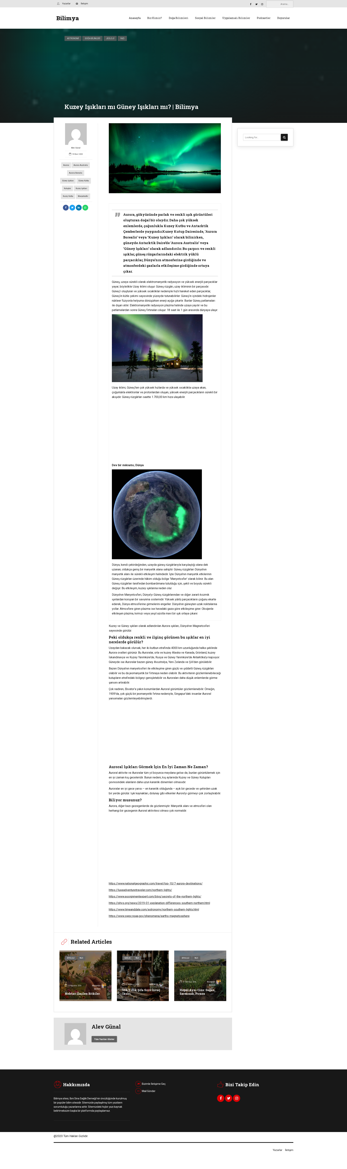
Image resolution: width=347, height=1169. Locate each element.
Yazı (122, 38)
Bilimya (67, 18)
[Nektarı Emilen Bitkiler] (85, 975)
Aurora (66, 165)
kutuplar (67, 188)
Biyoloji (70, 958)
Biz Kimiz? (154, 18)
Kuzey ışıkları (81, 188)
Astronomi (73, 38)
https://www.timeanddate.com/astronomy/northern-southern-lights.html (154, 909)
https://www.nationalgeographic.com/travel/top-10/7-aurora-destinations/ (156, 883)
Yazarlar (277, 1150)
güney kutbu (83, 180)
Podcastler (264, 18)
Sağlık (127, 958)
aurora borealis (75, 173)
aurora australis (81, 165)
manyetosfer (83, 196)
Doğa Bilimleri (178, 18)
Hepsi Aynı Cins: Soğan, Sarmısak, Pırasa (197, 992)
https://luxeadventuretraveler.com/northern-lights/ (140, 890)
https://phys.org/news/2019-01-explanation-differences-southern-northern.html (159, 903)
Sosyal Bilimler (205, 18)
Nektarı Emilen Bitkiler (82, 993)
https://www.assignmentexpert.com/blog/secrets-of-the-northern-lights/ (155, 896)
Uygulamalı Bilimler (236, 18)
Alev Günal (75, 148)
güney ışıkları (68, 180)
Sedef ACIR (153, 984)
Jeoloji (110, 38)
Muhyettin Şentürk (96, 987)
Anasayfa (135, 18)
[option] (165, 158)
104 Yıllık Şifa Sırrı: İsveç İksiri (141, 992)
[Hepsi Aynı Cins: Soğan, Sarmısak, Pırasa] (200, 975)
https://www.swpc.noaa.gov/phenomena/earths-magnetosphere (149, 916)
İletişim (289, 1150)
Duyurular (283, 18)
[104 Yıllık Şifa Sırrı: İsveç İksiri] (143, 975)
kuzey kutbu (68, 196)
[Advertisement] (165, 431)
